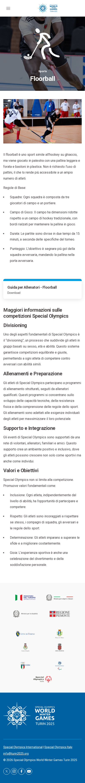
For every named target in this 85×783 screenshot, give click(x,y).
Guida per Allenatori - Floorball (32, 287)
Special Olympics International (22, 747)
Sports (42, 71)
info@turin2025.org (16, 753)
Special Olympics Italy (58, 747)
